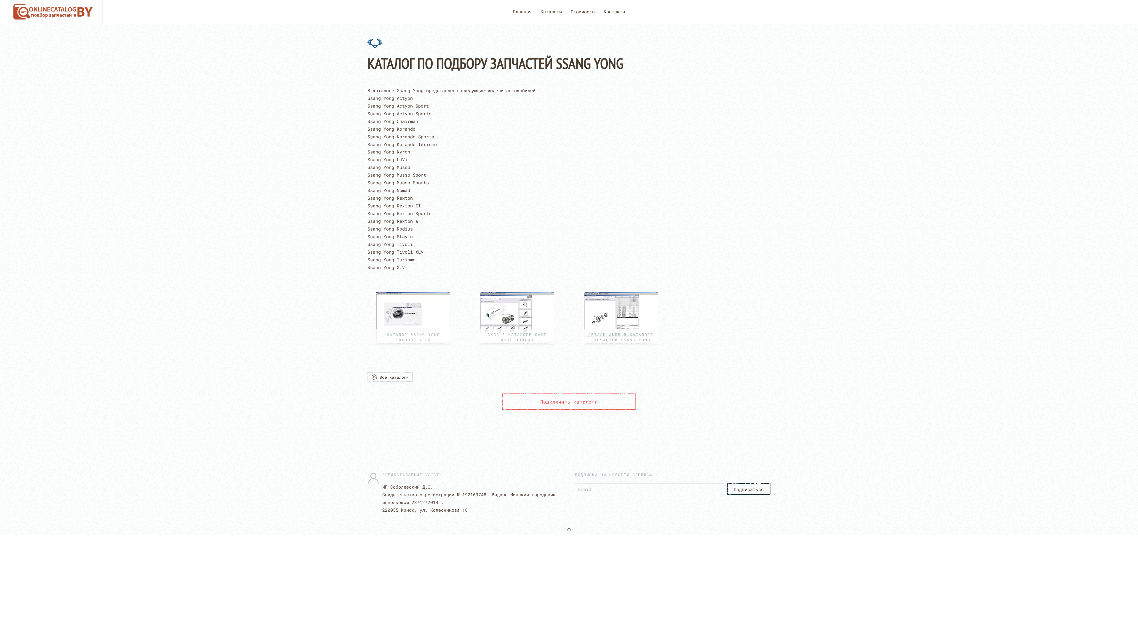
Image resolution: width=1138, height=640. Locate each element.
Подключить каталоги (569, 402)
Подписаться (749, 489)
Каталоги (551, 12)
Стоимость (583, 12)
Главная (522, 12)
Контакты (614, 12)
